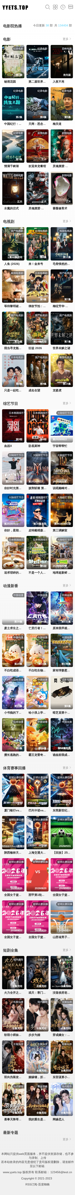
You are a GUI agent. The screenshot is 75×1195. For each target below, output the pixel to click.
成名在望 (34, 390)
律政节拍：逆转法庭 (42, 306)
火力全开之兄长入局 (17, 992)
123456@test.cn (61, 1172)
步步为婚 (34, 1034)
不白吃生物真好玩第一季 (45, 670)
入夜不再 (58, 81)
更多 (66, 39)
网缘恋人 (58, 1119)
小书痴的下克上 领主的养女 (22, 712)
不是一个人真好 (39, 572)
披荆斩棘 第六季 (39, 488)
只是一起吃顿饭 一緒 (17, 390)
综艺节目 (10, 404)
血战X (8, 446)
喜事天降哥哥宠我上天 (18, 1119)
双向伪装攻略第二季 (17, 1077)
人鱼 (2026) (12, 263)
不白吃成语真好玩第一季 (20, 670)
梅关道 (57, 123)
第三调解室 (60, 530)
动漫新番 (10, 586)
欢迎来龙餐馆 (37, 166)
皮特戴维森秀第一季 (42, 530)
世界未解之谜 (61, 348)
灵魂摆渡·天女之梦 (41, 208)
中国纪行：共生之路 (17, 123)
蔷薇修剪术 (60, 208)
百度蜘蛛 (44, 1184)
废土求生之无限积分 (17, 628)
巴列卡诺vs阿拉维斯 (42, 810)
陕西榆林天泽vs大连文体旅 (22, 852)
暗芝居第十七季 (63, 712)
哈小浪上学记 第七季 (42, 712)
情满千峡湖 (11, 166)
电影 (7, 39)
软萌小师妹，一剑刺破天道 (21, 1034)
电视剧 (8, 221)
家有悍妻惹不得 (63, 670)
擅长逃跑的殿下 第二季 (19, 754)
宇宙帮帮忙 (60, 446)
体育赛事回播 (14, 768)
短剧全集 (10, 950)
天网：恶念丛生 (39, 123)
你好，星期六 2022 (16, 530)
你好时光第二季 (14, 488)
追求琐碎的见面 (14, 572)
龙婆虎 (57, 390)
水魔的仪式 (11, 208)
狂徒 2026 (35, 348)
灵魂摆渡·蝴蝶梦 (63, 166)
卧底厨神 (34, 446)
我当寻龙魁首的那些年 (18, 348)
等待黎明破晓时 (14, 306)
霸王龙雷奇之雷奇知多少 (45, 754)
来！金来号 (36, 263)
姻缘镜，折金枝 (39, 1077)
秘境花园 (10, 81)
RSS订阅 (31, 1184)
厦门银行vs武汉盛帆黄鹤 (20, 810)
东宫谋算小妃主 (63, 1077)
